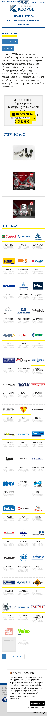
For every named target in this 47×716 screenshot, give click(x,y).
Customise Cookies (36, 708)
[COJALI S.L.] (23, 582)
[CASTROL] (9, 236)
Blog (37, 20)
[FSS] (38, 484)
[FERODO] (9, 533)
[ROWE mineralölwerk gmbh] (38, 607)
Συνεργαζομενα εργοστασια (20, 20)
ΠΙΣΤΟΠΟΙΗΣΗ (10, 41)
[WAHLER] (23, 533)
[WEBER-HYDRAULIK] (38, 360)
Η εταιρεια (18, 16)
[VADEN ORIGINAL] (23, 360)
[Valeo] (23, 632)
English (42, 2)
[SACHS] (23, 236)
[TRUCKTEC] (9, 311)
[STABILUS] (23, 607)
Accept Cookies (37, 703)
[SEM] (9, 360)
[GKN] (9, 335)
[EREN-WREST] (9, 484)
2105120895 (22, 121)
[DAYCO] (23, 434)
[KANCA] (38, 508)
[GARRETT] (9, 459)
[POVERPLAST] (38, 434)
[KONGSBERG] (23, 286)
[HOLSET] (23, 459)
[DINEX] (38, 558)
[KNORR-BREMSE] (23, 311)
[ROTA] (23, 385)
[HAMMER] (9, 582)
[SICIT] (9, 607)
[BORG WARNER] (38, 459)
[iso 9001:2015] (23, 2)
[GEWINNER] (9, 434)
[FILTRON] (9, 409)
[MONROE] (9, 558)
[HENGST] (9, 261)
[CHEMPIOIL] (38, 385)
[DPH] (38, 533)
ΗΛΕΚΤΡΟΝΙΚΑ (24, 114)
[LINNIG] (38, 410)
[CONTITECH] (38, 311)
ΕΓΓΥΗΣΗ (8, 48)
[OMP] (23, 409)
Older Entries (17, 656)
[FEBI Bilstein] (23, 153)
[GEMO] (23, 335)
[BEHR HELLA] (23, 261)
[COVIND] (38, 335)
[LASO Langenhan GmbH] (23, 558)
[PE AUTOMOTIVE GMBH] (38, 286)
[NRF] (38, 582)
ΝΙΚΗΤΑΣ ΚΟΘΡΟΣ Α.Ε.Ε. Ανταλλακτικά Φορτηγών (23, 8)
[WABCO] (9, 286)
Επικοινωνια (23, 24)
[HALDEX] (9, 508)
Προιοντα (29, 16)
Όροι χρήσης (6, 694)
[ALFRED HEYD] (9, 385)
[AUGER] (38, 261)
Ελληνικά (34, 2)
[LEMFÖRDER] (38, 236)
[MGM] (23, 508)
